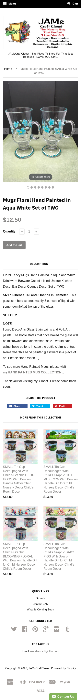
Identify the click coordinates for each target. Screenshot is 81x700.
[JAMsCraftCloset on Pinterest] (35, 630)
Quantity (9, 231)
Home (8, 68)
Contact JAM (41, 604)
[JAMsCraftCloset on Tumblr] (67, 630)
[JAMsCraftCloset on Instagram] (56, 630)
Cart (75, 3)
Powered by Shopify (63, 668)
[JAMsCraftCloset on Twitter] (14, 630)
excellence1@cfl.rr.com (44, 651)
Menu (12, 3)
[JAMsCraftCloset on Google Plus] (46, 630)
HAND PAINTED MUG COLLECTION (35, 372)
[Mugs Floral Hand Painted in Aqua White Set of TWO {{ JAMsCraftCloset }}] (28, 187)
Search (40, 598)
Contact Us (65, 696)
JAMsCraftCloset (39, 668)
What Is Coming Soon (40, 609)
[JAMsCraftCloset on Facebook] (25, 630)
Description (39, 264)
